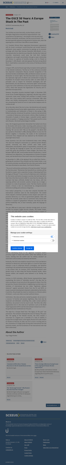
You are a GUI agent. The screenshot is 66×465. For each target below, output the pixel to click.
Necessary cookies (18, 236)
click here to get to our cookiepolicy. (41, 227)
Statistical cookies (18, 240)
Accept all (29, 248)
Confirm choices (17, 248)
